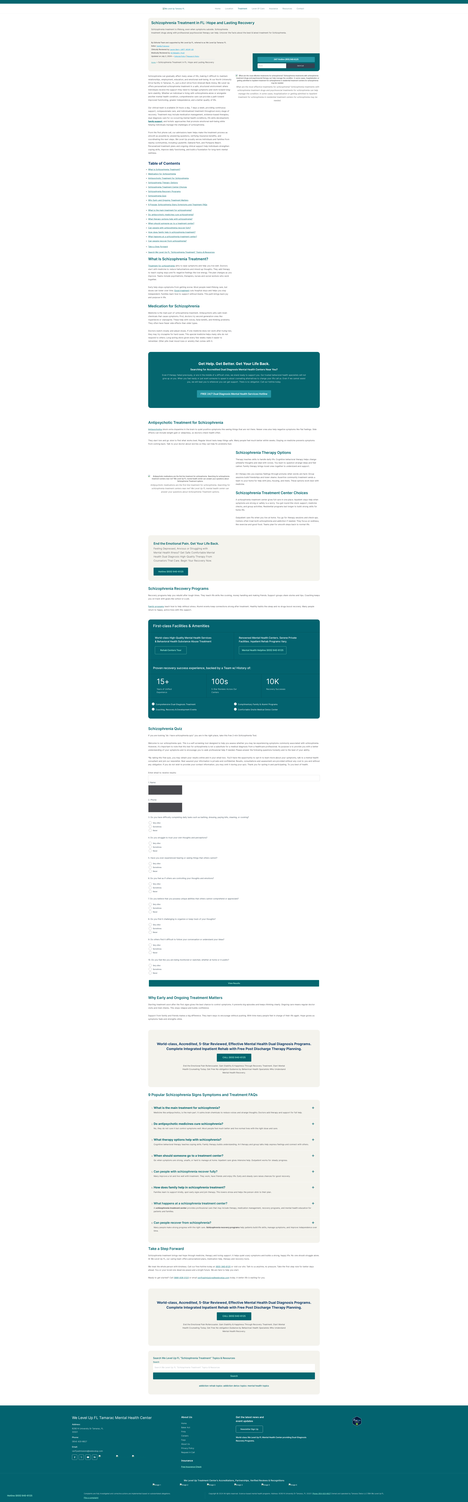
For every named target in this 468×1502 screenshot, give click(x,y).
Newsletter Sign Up (249, 1429)
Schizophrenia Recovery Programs (164, 191)
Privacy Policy (187, 1448)
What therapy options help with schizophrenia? (170, 219)
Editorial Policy (179, 56)
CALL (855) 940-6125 (234, 1057)
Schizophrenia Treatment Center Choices (167, 187)
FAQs (183, 1440)
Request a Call (188, 1452)
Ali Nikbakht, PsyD (178, 53)
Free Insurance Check (191, 1467)
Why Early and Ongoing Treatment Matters (168, 200)
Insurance (273, 8)
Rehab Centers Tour (170, 650)
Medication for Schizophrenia (162, 174)
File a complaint (91, 1498)
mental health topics (258, 1385)
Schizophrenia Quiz (157, 196)
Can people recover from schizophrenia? (167, 241)
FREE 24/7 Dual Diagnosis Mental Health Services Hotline (234, 393)
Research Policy (193, 56)
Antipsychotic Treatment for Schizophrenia (168, 178)
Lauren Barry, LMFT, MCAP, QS (182, 49)
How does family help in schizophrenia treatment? (171, 232)
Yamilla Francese (162, 46)
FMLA (183, 1431)
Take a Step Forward (158, 246)
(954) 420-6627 (79, 1441)
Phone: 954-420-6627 (321, 1493)
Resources (287, 8)
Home (217, 8)
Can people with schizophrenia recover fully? (169, 228)
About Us (185, 1444)
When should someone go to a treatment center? (171, 223)
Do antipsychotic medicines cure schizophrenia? (171, 214)
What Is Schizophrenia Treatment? (164, 169)
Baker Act (185, 1427)
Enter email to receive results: (162, 772)
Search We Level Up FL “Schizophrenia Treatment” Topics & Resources (181, 252)
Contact (300, 8)
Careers (184, 1435)
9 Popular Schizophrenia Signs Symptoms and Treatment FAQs (177, 204)
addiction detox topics (235, 1385)
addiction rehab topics (210, 1385)
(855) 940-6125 (223, 1266)
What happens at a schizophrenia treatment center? (172, 236)
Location (229, 8)
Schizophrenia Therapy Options (163, 182)
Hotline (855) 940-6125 (170, 571)
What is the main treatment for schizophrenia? (170, 210)
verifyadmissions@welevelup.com (87, 1451)
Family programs (156, 606)
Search (156, 1362)
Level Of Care (258, 8)
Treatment (242, 8)
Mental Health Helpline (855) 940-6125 (262, 650)
